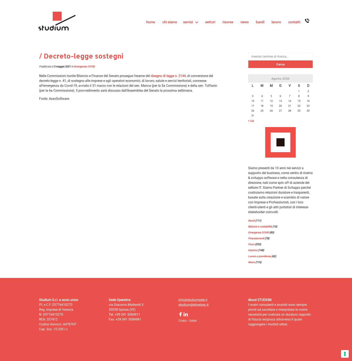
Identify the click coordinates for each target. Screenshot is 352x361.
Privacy (182, 320)
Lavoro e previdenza (259, 256)
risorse (227, 22)
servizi (188, 22)
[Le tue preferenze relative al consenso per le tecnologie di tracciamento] (345, 354)
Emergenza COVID (84, 66)
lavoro (276, 22)
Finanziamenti (256, 238)
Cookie (193, 320)
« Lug (251, 120)
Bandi (251, 220)
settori (210, 22)
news (245, 22)
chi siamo (169, 22)
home (150, 22)
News (251, 262)
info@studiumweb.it (192, 300)
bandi (260, 22)
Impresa (252, 250)
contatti (294, 22)
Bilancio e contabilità (260, 226)
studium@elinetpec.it (193, 305)
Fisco (251, 244)
